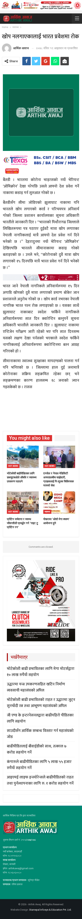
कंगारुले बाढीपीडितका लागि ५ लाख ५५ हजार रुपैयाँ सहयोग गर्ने (39, 765)
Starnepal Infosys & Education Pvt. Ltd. (50, 909)
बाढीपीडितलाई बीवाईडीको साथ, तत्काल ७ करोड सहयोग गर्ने (37, 749)
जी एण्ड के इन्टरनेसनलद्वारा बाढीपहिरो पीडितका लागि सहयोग (40, 718)
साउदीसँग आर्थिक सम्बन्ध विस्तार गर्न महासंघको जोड (40, 734)
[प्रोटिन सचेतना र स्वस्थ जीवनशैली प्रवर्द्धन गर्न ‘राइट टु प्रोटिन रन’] (23, 502)
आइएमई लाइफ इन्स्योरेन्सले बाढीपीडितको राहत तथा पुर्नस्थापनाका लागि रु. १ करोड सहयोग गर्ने (40, 780)
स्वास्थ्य (47, 512)
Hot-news (13, 466)
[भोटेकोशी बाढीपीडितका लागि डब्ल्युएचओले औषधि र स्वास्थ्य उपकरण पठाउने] (23, 457)
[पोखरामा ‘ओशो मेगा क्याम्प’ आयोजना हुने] (59, 502)
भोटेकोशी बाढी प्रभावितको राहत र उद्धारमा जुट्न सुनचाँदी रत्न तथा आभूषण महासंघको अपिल (41, 702)
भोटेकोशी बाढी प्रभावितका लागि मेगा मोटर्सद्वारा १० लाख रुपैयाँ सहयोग (40, 671)
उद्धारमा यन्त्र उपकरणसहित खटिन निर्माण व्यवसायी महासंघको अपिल (36, 687)
